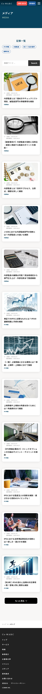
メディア (5, 669)
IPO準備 (6, 47)
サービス (5, 645)
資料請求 (32, 3)
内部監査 (16, 47)
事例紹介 (5, 654)
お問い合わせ (22, 3)
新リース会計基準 (29, 47)
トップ (4, 640)
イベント (5, 664)
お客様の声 (6, 659)
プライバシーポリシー (18, 683)
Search (34, 63)
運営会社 (5, 683)
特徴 (4, 649)
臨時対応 (6, 51)
